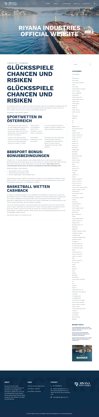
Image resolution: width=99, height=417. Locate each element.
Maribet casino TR (77, 225)
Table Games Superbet (79, 292)
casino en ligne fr (77, 179)
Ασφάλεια (74, 310)
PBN (73, 258)
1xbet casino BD (76, 97)
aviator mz (75, 143)
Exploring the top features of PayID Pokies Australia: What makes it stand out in (81, 339)
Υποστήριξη (75, 315)
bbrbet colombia (77, 156)
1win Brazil (75, 80)
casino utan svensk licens (79, 187)
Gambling (75, 212)
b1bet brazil (75, 149)
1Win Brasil (75, 78)
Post (73, 271)
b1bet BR (74, 147)
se (72, 281)
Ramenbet (75, 277)
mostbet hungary (77, 233)
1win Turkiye (76, 91)
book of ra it (75, 168)
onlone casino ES (77, 254)
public (74, 273)
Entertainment (76, 204)
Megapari (75, 229)
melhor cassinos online (79, 231)
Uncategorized (76, 298)
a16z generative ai (77, 128)
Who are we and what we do (36, 386)
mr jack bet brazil (77, 245)
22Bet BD (74, 116)
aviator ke (75, 141)
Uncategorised (76, 296)
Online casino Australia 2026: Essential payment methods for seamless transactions (81, 334)
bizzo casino (75, 162)
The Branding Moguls (65, 413)
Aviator (74, 131)
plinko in (74, 269)
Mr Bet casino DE (77, 243)
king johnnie (75, 222)
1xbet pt (74, 107)
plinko (74, 266)
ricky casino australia (78, 279)
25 (72, 120)
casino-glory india (77, 193)
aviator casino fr (77, 137)
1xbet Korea (75, 103)
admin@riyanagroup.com (60, 397)
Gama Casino (76, 210)
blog (73, 164)
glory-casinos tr (76, 214)
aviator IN (75, 139)
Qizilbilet (74, 275)
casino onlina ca (77, 181)
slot (73, 283)
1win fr (74, 84)
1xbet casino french (78, 99)
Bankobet (75, 151)
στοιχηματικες (75, 313)
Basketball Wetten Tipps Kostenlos (17, 168)
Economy (75, 201)
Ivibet (73, 216)
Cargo (74, 172)
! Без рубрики (75, 74)
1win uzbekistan (77, 93)
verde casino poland (78, 302)
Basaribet (75, 154)
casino (74, 177)
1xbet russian (76, 112)
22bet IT (74, 118)
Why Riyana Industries (34, 391)
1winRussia (75, 95)
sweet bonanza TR (77, 289)
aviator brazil (76, 133)
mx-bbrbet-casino (77, 248)
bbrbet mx (75, 158)
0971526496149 (57, 386)
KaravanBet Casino (77, 218)
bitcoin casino (76, 160)
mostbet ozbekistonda (78, 237)
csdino (74, 199)
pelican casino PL (77, 260)
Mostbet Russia (76, 239)
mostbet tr (75, 241)
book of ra (75, 166)
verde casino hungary (78, 300)
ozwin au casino (77, 256)
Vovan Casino (76, 306)
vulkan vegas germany (78, 308)
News (73, 250)
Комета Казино (76, 317)
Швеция (74, 319)
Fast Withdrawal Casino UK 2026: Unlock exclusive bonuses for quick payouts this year (82, 329)
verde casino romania (78, 304)
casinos (74, 195)
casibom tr (75, 174)
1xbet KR (74, 105)
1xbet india (75, 101)
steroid (74, 287)
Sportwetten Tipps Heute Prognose (17, 112)
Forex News (75, 206)
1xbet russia (75, 110)
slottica (74, 285)
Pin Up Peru (75, 262)
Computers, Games (78, 197)
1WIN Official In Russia (78, 89)
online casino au (77, 252)
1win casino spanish (78, 82)
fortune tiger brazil (77, 208)
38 (72, 122)
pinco (73, 264)
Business (74, 170)
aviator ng (75, 145)
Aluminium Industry (34, 388)
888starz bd (75, 126)
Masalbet (74, 227)
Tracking (74, 294)
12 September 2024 (12, 63)
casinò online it (76, 185)
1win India (75, 87)
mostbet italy (76, 235)
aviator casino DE (77, 135)
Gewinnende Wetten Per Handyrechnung (19, 215)
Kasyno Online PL (77, 220)
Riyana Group (35, 413)
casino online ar (77, 183)
